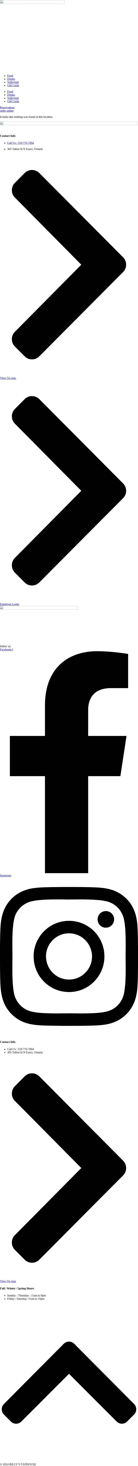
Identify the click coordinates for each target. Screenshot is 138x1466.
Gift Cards (13, 85)
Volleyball (13, 82)
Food (10, 75)
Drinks (11, 78)
